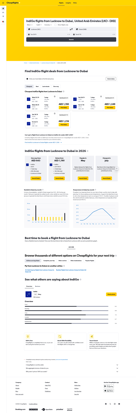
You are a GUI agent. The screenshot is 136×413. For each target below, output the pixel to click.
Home (25, 63)
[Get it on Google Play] (109, 386)
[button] (3, 3)
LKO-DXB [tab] (71, 247)
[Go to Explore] (3, 16)
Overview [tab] (29, 286)
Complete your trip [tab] (49, 260)
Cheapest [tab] (29, 86)
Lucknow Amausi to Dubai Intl (48, 63)
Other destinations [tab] (76, 260)
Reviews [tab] (37, 286)
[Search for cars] (3, 12)
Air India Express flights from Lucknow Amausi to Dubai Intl (39, 271)
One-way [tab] (56, 86)
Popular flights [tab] (89, 260)
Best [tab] (37, 86)
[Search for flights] (3, 8)
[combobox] (29, 25)
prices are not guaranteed (62, 359)
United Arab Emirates (34, 63)
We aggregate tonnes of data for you (37, 368)
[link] (36, 178)
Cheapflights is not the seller (35, 365)
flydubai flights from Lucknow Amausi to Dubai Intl (71, 270)
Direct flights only (63, 25)
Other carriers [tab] (62, 260)
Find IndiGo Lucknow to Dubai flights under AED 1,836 (42, 142)
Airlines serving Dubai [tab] (33, 260)
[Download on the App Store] (109, 390)
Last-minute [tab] (45, 86)
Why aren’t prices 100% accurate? (36, 371)
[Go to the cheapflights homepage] (13, 3)
